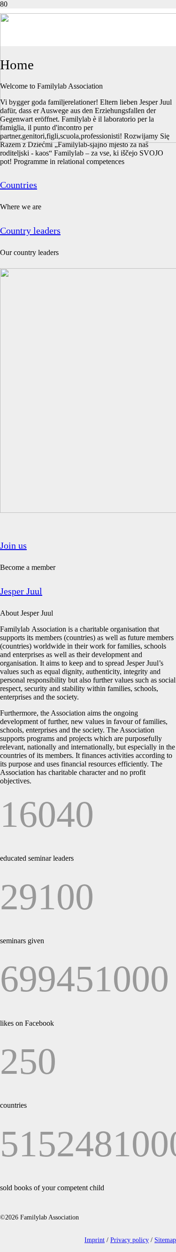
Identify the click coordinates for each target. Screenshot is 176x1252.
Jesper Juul (21, 591)
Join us (13, 545)
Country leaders (30, 230)
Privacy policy (129, 1240)
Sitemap (165, 1240)
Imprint (94, 1240)
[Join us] (88, 397)
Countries (18, 185)
